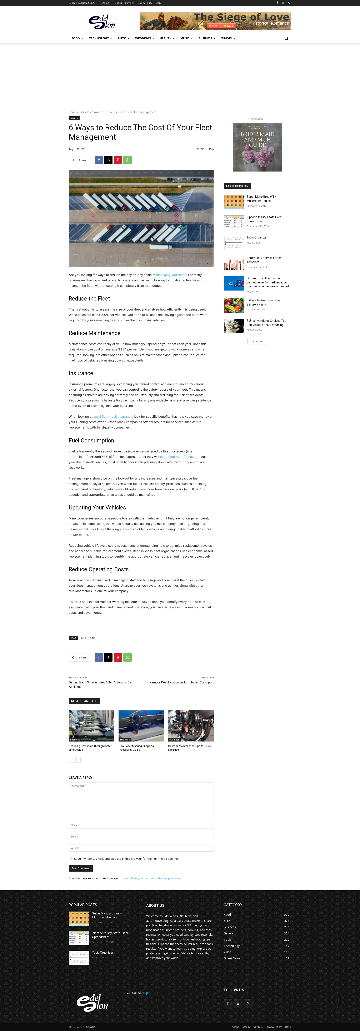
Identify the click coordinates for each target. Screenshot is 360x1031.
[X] (288, 3)
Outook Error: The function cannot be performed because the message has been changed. (268, 282)
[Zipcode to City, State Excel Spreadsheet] (234, 222)
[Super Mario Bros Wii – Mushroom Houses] (234, 202)
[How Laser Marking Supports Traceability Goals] (141, 726)
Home (72, 112)
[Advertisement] (180, 74)
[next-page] (78, 760)
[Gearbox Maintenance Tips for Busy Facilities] (191, 726)
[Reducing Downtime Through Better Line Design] (91, 726)
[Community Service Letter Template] (234, 263)
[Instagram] (283, 3)
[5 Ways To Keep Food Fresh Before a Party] (234, 305)
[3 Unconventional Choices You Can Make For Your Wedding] (234, 326)
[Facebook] (277, 3)
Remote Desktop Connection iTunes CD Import (182, 682)
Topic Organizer (257, 237)
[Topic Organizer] (234, 243)
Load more (256, 341)
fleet (92, 637)
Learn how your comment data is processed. (153, 878)
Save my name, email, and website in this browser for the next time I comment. (127, 858)
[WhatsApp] (127, 160)
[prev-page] (71, 760)
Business (84, 112)
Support (148, 993)
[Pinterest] (118, 160)
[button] (286, 38)
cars (83, 637)
